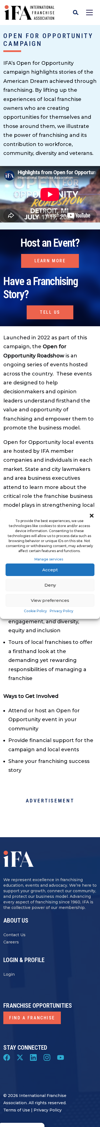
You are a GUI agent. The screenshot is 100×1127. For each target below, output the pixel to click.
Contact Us (14, 934)
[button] (91, 515)
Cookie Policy (35, 611)
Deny (50, 585)
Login (9, 974)
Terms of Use (16, 1110)
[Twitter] (20, 1057)
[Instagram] (47, 1057)
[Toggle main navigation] (89, 12)
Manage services (48, 559)
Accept (50, 569)
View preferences (50, 600)
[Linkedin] (33, 1057)
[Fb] (6, 1057)
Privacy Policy (61, 611)
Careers (11, 942)
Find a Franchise (32, 1017)
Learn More (50, 260)
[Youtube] (60, 1057)
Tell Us (50, 312)
